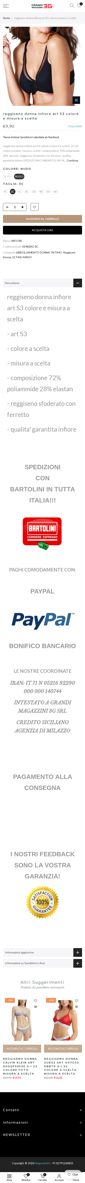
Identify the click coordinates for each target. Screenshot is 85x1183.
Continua (72, 160)
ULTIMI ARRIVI (22, 257)
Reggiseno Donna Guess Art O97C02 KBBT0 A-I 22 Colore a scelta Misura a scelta (61, 1066)
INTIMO (56, 252)
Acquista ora (42, 230)
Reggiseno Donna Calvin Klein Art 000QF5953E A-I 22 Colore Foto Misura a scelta (20, 1066)
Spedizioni (26, 137)
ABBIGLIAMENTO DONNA (33, 252)
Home (6, 18)
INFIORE (16, 240)
